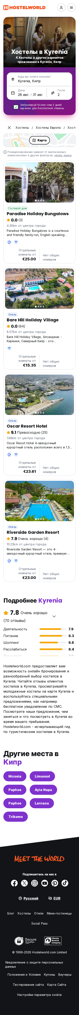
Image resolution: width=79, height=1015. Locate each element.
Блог (10, 913)
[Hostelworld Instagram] (34, 883)
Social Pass (39, 923)
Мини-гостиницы (59, 913)
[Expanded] (9, 128)
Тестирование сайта (28, 984)
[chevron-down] (54, 616)
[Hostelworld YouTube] (44, 883)
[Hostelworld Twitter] (24, 883)
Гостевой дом (17, 208)
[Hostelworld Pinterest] (54, 883)
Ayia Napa (43, 790)
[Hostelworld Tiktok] (65, 883)
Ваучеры (64, 974)
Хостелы (24, 913)
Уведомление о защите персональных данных (34, 964)
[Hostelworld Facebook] (14, 883)
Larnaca (42, 803)
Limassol (42, 776)
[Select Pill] (61, 7)
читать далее (62, 155)
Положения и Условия (24, 974)
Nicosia (14, 776)
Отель (12, 314)
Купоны (49, 974)
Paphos (14, 790)
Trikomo (15, 817)
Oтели (39, 913)
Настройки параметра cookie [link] (39, 994)
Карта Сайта (56, 984)
